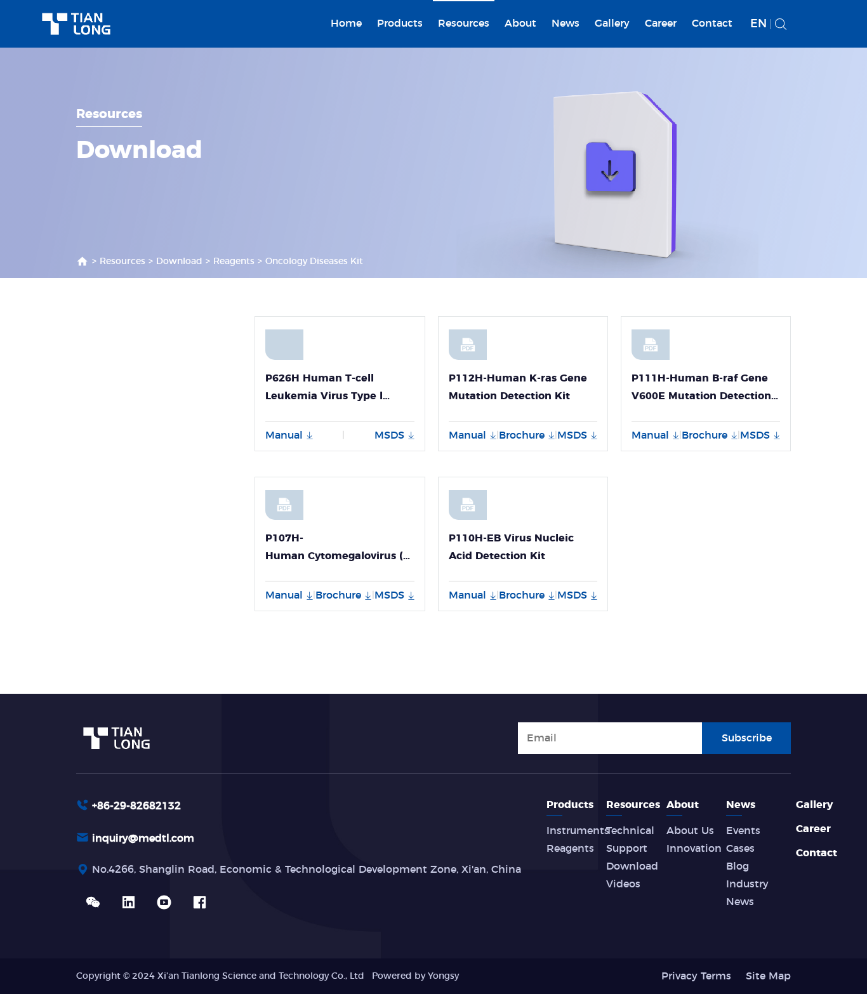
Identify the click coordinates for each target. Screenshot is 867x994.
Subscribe (747, 738)
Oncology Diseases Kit (314, 261)
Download (179, 261)
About (520, 23)
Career (661, 23)
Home (346, 23)
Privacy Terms (696, 976)
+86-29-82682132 (136, 806)
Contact (712, 23)
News (565, 23)
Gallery (612, 23)
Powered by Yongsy (415, 976)
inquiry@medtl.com (143, 838)
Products (400, 23)
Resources (463, 23)
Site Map (768, 976)
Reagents (234, 261)
